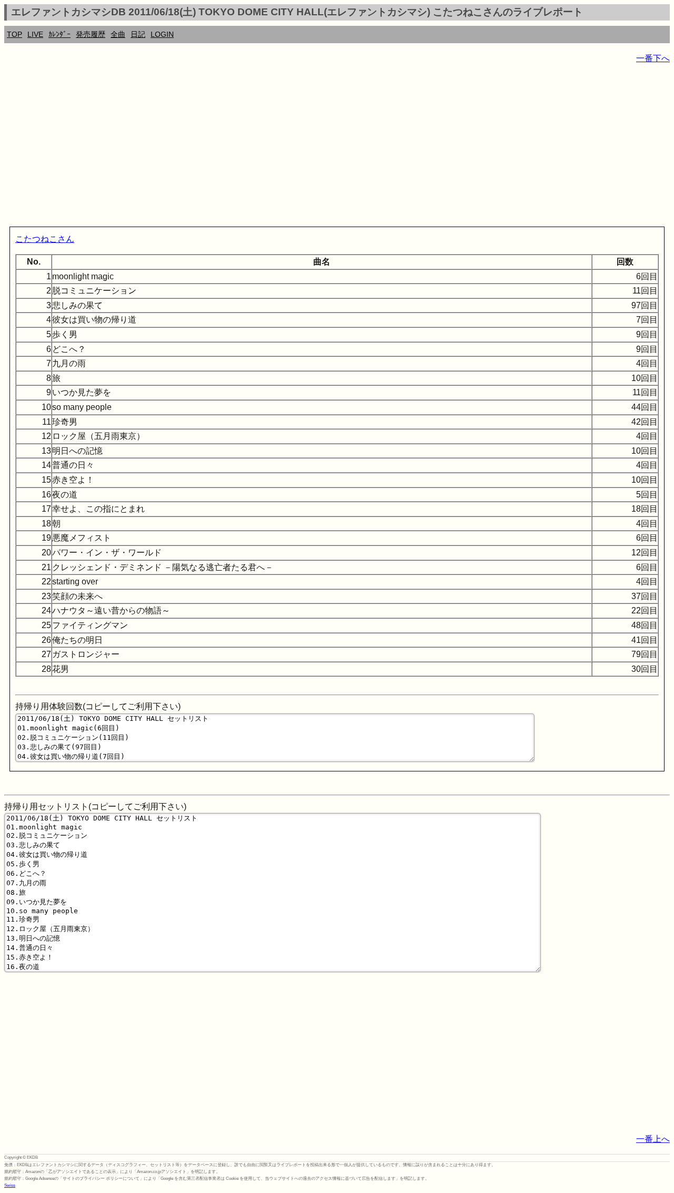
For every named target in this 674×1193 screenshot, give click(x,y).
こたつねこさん (44, 238)
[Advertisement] (320, 147)
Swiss (9, 1185)
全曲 (118, 34)
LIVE (35, 34)
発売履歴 (90, 34)
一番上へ (653, 1139)
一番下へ (653, 58)
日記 (138, 34)
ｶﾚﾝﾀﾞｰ (59, 34)
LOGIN (162, 34)
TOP (14, 34)
